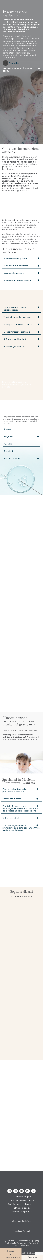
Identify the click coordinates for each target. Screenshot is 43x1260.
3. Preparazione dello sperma (18, 324)
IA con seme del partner (15, 258)
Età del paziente (12, 458)
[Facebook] (9, 1191)
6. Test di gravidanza (14, 346)
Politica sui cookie (21, 1208)
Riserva (7, 429)
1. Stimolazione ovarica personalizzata (15, 308)
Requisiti (8, 451)
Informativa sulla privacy (21, 1200)
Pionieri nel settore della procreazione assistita (14, 790)
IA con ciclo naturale (14, 273)
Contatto (32, 1257)
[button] (21, 258)
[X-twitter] (33, 1191)
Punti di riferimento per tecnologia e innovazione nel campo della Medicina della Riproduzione (20, 808)
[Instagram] (15, 1191)
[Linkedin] (27, 1191)
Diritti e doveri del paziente (21, 1204)
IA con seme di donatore (16, 266)
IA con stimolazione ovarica (17, 280)
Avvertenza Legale (21, 1196)
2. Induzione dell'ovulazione (17, 317)
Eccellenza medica (11, 799)
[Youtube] (21, 1191)
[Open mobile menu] (3, 3)
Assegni (8, 444)
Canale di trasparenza (21, 1211)
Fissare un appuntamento (13, 1254)
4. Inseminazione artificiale (17, 332)
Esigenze (8, 436)
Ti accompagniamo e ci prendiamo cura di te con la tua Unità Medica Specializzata (21, 827)
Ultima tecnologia (11, 818)
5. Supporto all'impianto (15, 339)
